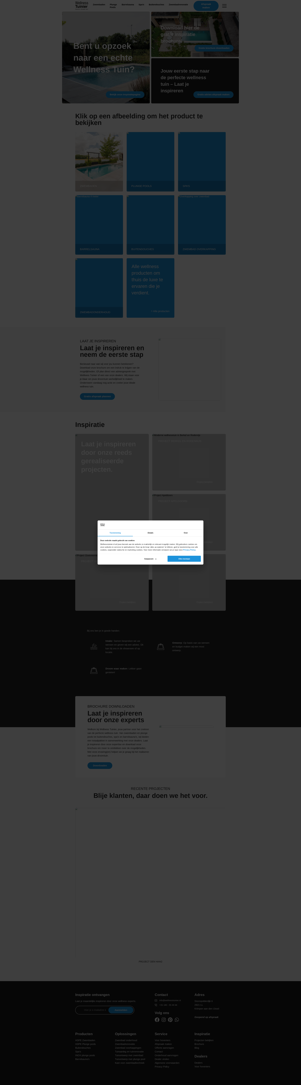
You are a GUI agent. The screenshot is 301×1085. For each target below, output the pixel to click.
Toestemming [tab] (115, 533)
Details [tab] (150, 533)
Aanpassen (148, 559)
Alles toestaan (184, 559)
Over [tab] (186, 533)
